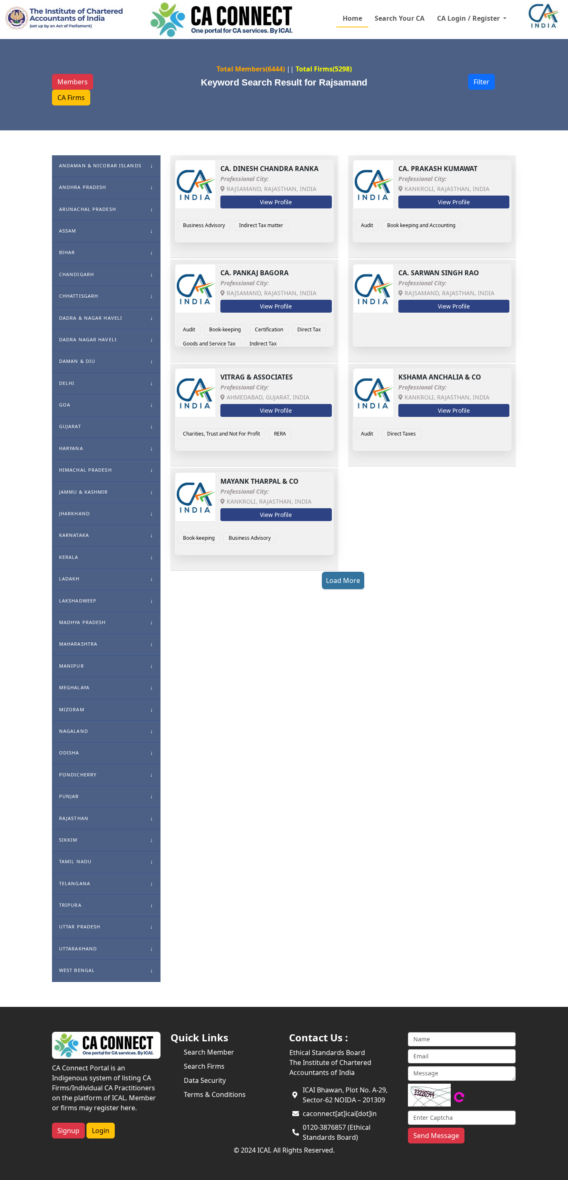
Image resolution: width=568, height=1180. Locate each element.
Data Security (205, 1080)
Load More (343, 580)
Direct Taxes (401, 433)
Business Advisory (204, 225)
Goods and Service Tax (209, 343)
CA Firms (71, 97)
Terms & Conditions (215, 1094)
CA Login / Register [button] (469, 18)
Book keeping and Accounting (421, 225)
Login (100, 1130)
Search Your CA (400, 18)
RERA (280, 433)
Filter (481, 81)
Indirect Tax (263, 343)
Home (352, 18)
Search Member (209, 1052)
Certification (269, 329)
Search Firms (204, 1066)
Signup (68, 1130)
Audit (367, 225)
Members (72, 81)
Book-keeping (225, 329)
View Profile (276, 202)
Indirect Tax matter (261, 225)
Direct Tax (309, 329)
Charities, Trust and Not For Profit (221, 433)
